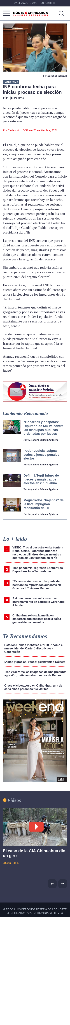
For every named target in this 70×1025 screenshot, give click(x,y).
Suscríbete (48, 3)
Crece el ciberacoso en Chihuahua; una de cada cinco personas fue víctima (33, 687)
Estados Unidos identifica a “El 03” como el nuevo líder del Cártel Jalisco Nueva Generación (33, 648)
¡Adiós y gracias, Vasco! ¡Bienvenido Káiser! (34, 661)
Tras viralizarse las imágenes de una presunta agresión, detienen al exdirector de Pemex (35, 673)
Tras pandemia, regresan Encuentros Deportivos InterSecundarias (37, 569)
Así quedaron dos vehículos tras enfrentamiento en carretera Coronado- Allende (39, 602)
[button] (62, 883)
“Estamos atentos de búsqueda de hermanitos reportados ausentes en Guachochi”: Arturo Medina (36, 585)
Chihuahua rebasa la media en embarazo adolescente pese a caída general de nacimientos (36, 619)
